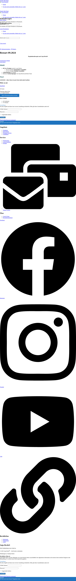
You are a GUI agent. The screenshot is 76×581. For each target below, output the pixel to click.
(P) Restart (13, 49)
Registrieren (6, 29)
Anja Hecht (2, 85)
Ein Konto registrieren (5, 124)
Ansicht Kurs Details (5, 60)
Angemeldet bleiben (6, 114)
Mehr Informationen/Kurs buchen (9, 95)
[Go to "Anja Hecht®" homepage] (4, 2)
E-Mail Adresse (3, 109)
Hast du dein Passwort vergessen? (8, 120)
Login (1, 29)
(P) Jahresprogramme (5, 49)
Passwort (2, 111)
